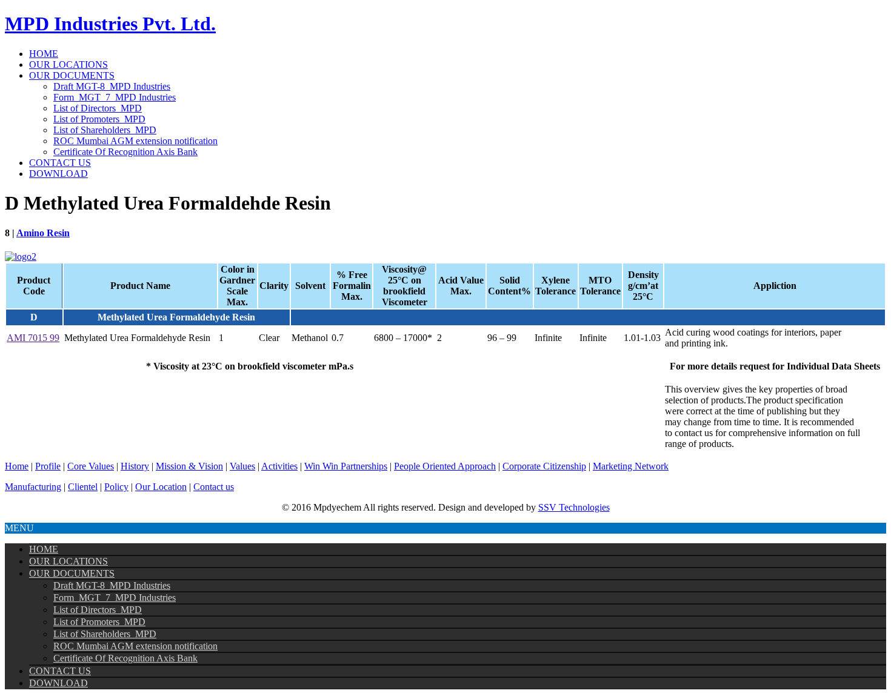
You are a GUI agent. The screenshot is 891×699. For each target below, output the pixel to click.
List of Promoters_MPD (99, 119)
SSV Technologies (574, 507)
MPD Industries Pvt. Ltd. (110, 24)
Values (242, 466)
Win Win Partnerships (345, 466)
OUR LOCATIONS (68, 64)
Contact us (213, 487)
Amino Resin (43, 233)
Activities (279, 466)
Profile (48, 466)
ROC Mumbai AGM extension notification (135, 141)
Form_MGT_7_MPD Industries (114, 97)
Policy (116, 487)
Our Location (161, 487)
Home (16, 466)
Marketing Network (631, 466)
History (135, 466)
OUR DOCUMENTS (72, 75)
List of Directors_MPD (97, 108)
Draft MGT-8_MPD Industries (111, 86)
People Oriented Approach (445, 466)
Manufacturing (33, 487)
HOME (43, 53)
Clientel (83, 487)
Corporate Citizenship (544, 466)
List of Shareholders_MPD (104, 130)
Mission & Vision (189, 466)
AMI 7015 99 (33, 338)
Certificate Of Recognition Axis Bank (125, 152)
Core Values (90, 466)
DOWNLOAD (58, 173)
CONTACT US (60, 162)
